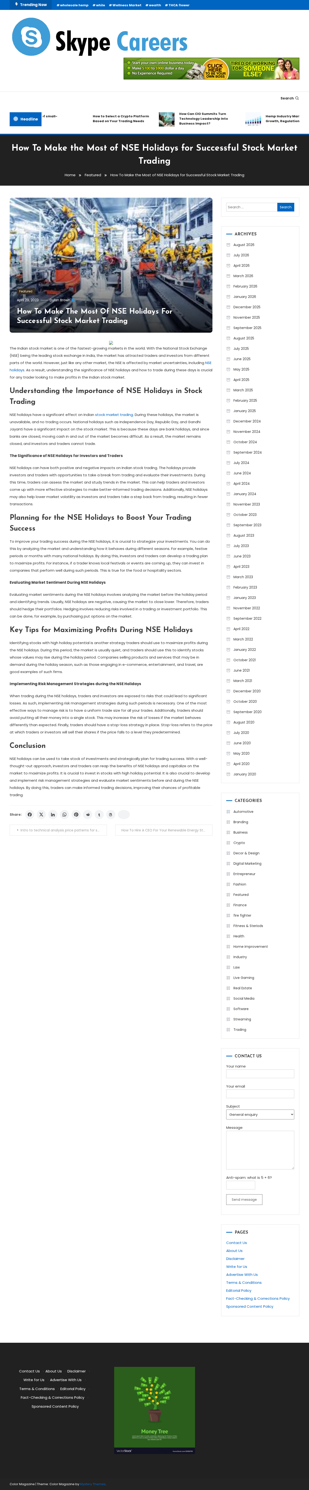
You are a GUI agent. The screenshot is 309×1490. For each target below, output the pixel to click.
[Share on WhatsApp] (64, 814)
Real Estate (242, 988)
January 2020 (244, 774)
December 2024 (247, 421)
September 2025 (247, 327)
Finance (240, 905)
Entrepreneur (244, 874)
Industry (240, 957)
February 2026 (245, 286)
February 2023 (245, 587)
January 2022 (244, 649)
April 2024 (241, 483)
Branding (240, 822)
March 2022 (243, 639)
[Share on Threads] (110, 814)
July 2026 (241, 255)
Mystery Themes (92, 1484)
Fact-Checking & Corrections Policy (258, 1298)
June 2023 (242, 556)
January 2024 (244, 494)
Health (238, 936)
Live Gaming (243, 977)
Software (241, 1008)
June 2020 (242, 743)
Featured (25, 291)
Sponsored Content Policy (249, 1306)
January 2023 (244, 597)
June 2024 (242, 473)
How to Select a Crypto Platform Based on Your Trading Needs (108, 118)
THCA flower (179, 5)
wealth (155, 5)
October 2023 (245, 514)
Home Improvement (250, 946)
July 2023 (241, 545)
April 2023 (241, 566)
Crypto (239, 842)
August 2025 (243, 338)
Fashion (239, 884)
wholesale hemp (74, 5)
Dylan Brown (60, 300)
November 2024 (246, 431)
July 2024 (241, 462)
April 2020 (241, 763)
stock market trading (114, 414)
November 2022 (246, 608)
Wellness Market (126, 5)
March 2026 (243, 276)
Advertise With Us (242, 1274)
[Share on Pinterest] (76, 814)
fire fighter (242, 915)
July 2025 (241, 348)
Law (236, 967)
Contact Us (236, 1242)
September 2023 (247, 525)
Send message (244, 1199)
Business (240, 832)
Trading (239, 1029)
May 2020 (241, 753)
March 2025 (243, 390)
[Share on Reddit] (87, 814)
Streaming (242, 1019)
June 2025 (242, 359)
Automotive (243, 811)
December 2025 (246, 307)
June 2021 (241, 670)
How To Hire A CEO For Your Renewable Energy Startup (166, 830)
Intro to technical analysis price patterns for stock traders (64, 830)
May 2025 (241, 369)
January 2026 (244, 296)
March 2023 (243, 577)
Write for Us (236, 1266)
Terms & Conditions (244, 1282)
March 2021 (242, 680)
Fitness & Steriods (248, 925)
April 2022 (241, 628)
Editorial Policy (238, 1290)
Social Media (243, 998)
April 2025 (241, 379)
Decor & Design (246, 853)
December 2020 (247, 691)
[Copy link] (124, 814)
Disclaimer (235, 1258)
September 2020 (247, 712)
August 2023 (243, 535)
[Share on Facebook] (29, 814)
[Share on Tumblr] (99, 814)
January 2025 (244, 410)
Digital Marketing (247, 863)
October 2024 (245, 442)
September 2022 (247, 618)
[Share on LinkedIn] (52, 814)
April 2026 (241, 265)
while (100, 5)
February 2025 (245, 400)
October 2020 (245, 701)
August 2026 (243, 244)
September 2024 (247, 452)
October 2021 (244, 660)
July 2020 (241, 732)
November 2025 (246, 317)
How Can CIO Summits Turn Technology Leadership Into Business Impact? (191, 119)
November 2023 (246, 504)
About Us (234, 1250)
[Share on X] (41, 814)
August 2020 (243, 722)
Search (287, 98)
